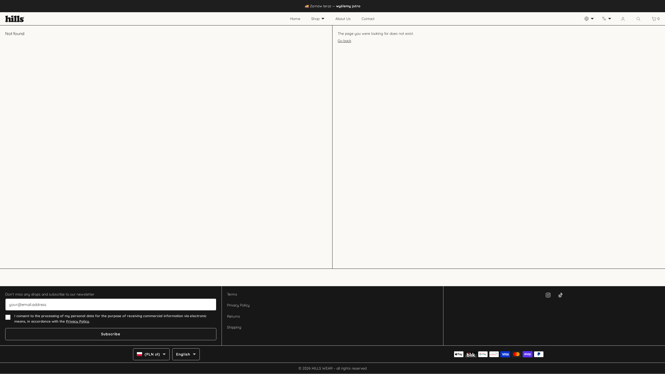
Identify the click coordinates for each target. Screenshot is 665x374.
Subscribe (110, 334)
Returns (233, 316)
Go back (344, 40)
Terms (232, 294)
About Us (343, 18)
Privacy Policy (77, 321)
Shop (315, 18)
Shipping (234, 327)
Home (295, 18)
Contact (368, 18)
